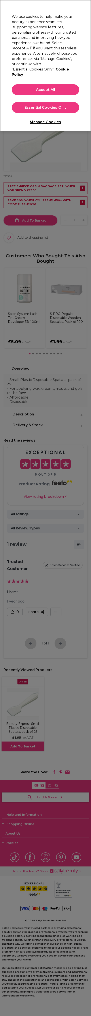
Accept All (45, 90)
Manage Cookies (45, 122)
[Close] (86, 6)
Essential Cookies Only (46, 107)
